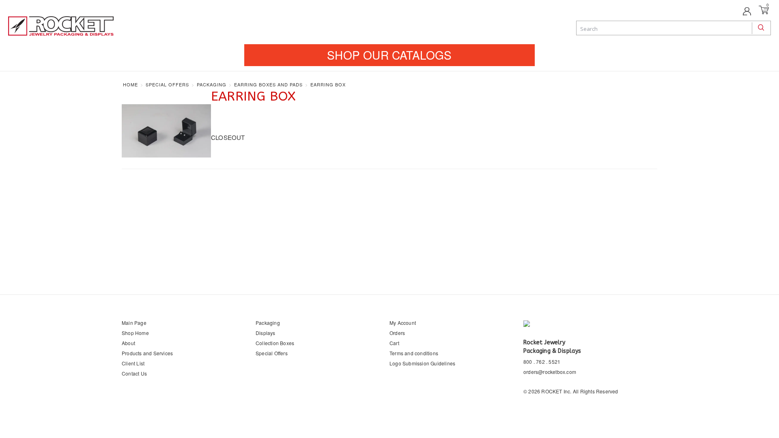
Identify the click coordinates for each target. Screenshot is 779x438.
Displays (265, 332)
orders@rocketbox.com (549, 371)
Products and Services (147, 353)
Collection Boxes (275, 342)
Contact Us (134, 373)
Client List (133, 363)
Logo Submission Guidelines (422, 363)
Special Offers (272, 353)
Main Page (134, 322)
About (128, 342)
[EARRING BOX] (166, 131)
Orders (397, 332)
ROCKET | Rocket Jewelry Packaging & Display (61, 26)
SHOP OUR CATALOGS (389, 55)
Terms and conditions (414, 353)
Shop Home (135, 332)
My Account (403, 322)
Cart (394, 342)
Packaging (268, 322)
